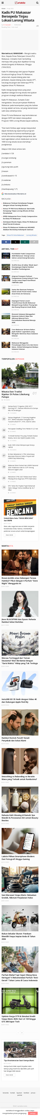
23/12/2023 (8, 1063)
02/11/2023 (8, 523)
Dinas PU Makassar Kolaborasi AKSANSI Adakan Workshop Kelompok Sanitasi (19, 228)
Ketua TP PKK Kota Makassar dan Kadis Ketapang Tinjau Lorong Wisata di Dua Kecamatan (19, 210)
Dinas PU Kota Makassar (15, 235)
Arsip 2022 (10, 8)
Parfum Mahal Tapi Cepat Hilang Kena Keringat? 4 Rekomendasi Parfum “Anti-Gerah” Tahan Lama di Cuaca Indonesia (20, 978)
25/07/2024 (6, 705)
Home (3, 8)
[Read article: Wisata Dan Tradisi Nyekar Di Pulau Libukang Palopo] (20, 376)
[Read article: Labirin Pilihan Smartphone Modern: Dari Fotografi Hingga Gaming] (20, 841)
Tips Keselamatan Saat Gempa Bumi (19, 1060)
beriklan (26, 1093)
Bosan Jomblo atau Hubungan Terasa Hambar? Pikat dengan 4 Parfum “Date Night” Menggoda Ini (20, 581)
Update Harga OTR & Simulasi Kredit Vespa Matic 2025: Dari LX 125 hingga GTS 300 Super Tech (19, 1019)
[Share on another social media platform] (34, 242)
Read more (10, 535)
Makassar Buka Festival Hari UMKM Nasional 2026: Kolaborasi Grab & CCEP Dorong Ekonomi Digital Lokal (23, 467)
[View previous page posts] (18, 1032)
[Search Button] (37, 2)
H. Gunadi (7, 25)
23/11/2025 (6, 823)
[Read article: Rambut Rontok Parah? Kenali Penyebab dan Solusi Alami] (20, 722)
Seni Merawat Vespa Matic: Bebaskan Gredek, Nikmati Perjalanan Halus (19, 896)
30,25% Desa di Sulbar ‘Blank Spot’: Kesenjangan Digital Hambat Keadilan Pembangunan (25, 267)
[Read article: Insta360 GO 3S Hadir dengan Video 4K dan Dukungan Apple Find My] (20, 684)
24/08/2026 (16, 260)
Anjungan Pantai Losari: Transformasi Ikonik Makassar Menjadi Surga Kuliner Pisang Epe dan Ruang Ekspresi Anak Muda (24, 304)
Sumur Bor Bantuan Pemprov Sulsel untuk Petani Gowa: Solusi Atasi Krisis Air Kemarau (24, 292)
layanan (19, 1093)
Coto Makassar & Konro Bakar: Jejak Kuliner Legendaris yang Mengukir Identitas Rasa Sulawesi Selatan (25, 333)
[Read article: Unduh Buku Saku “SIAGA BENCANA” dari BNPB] (20, 507)
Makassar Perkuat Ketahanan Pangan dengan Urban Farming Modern (18, 204)
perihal (19, 1095)
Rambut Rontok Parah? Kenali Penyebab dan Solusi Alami (15, 739)
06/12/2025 (6, 901)
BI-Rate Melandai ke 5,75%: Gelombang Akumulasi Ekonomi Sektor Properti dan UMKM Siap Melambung (21, 456)
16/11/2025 (6, 782)
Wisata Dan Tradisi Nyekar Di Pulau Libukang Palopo (15, 394)
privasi (33, 1093)
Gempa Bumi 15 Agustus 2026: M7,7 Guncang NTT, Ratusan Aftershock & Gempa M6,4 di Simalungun (23, 408)
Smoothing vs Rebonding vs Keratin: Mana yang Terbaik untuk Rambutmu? (19, 777)
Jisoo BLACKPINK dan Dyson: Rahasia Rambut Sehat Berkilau (19, 620)
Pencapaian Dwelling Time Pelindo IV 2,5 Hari (23, 429)
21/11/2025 (6, 625)
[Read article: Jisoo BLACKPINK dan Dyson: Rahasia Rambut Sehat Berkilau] (20, 604)
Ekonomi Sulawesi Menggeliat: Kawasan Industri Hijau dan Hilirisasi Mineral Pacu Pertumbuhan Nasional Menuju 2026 (24, 318)
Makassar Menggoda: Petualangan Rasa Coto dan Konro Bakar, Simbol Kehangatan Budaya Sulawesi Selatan (25, 346)
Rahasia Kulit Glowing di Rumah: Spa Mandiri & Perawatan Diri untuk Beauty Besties (20, 818)
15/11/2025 (6, 862)
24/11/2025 (6, 743)
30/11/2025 (6, 983)
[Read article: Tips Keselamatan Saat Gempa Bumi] (20, 1050)
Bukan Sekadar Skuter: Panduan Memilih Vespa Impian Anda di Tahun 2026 (18, 936)
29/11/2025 (6, 586)
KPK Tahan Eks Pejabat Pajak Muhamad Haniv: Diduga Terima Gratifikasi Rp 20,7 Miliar (21, 488)
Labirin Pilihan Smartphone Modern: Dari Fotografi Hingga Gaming (18, 857)
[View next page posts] (22, 1032)
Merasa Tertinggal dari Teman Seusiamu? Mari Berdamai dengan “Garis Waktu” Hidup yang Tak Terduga (20, 661)
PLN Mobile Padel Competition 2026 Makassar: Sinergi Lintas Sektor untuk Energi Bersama (23, 256)
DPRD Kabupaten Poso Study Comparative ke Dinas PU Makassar (20, 217)
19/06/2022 (17, 25)
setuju (33, 1113)
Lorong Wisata (31, 235)
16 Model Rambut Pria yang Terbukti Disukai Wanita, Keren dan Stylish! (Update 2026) (22, 437)
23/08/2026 (16, 310)
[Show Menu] (3, 2)
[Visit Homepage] (20, 2)
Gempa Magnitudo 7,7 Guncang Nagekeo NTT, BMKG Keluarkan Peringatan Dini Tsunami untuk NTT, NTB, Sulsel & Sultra (22, 419)
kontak (12, 1093)
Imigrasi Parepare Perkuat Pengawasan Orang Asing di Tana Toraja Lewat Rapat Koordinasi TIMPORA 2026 (25, 279)
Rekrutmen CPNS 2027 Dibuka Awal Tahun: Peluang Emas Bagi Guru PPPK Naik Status (22, 478)
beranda (6, 1093)
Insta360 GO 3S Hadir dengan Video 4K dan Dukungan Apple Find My (19, 700)
